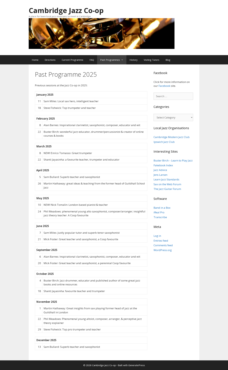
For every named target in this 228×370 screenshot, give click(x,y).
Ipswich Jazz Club (164, 142)
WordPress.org (163, 250)
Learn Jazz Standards (166, 179)
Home (35, 59)
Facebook (164, 86)
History (134, 59)
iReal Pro (159, 212)
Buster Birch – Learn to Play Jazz (173, 160)
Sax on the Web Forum (167, 184)
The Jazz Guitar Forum (167, 189)
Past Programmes (110, 59)
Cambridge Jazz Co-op (66, 10)
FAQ (91, 59)
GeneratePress (136, 365)
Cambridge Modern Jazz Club (172, 137)
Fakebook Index (163, 165)
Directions (50, 59)
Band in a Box (162, 207)
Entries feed (161, 240)
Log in (157, 236)
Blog (167, 59)
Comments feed (163, 245)
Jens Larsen (160, 175)
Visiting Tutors (151, 59)
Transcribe (160, 217)
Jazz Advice (160, 170)
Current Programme (72, 59)
